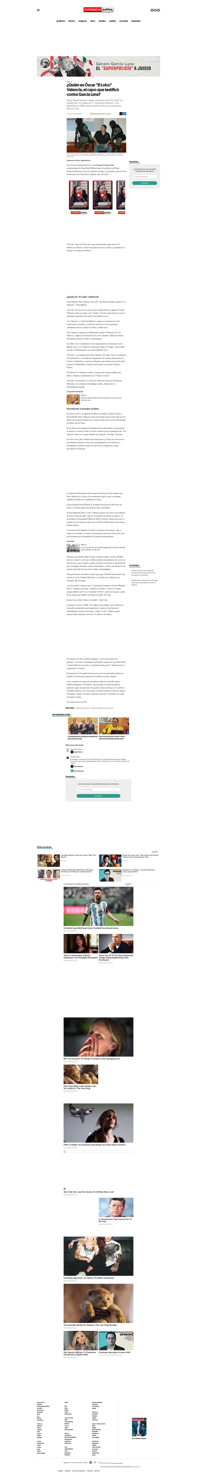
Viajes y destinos (96, 1447)
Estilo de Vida (95, 1453)
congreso (82, 20)
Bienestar (94, 1451)
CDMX (92, 20)
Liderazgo (94, 1416)
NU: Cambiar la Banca (139, 1438)
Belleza (39, 1451)
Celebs (66, 1412)
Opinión (39, 1435)
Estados (39, 1434)
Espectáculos (40, 1443)
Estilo (66, 1420)
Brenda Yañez (75, 757)
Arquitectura (68, 1441)
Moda (38, 1449)
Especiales (95, 1420)
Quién (39, 1441)
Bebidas (94, 1445)
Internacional (40, 1410)
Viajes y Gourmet (41, 1453)
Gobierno (39, 1426)
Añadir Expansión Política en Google (101, 113)
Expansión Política (76, 749)
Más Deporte (95, 1433)
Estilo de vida (68, 1414)
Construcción (68, 1435)
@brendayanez (79, 771)
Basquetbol (95, 1431)
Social (66, 1451)
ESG (38, 1416)
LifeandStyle (40, 1420)
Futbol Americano (96, 1429)
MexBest (95, 1441)
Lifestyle (94, 1435)
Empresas (39, 1404)
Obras (38, 1414)
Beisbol (94, 1428)
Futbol (93, 1426)
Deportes (67, 1424)
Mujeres (39, 1418)
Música (66, 1428)
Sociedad (123, 20)
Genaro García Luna (84, 708)
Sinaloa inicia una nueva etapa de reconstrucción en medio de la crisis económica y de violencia (143, 573)
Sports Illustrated (98, 1424)
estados (102, 20)
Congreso (39, 1430)
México (69, 82)
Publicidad (60, 1471)
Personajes (95, 1449)
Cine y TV (67, 1426)
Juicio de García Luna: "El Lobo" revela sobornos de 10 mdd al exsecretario (112, 737)
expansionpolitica (94, 1462)
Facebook (158, 10)
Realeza (39, 1445)
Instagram (155, 10)
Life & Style (69, 1418)
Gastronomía (95, 1443)
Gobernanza (68, 1453)
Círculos (39, 1447)
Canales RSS (90, 1471)
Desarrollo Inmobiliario (70, 1437)
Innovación (95, 1404)
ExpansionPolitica (98, 1462)
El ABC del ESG (95, 1406)
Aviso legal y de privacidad (78, 1471)
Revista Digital (95, 1437)
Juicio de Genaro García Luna (103, 708)
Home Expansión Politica (43, 1406)
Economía (39, 1408)
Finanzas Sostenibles (97, 1402)
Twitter (152, 10)
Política (39, 1424)
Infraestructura (68, 1439)
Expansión (40, 1402)
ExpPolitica (90, 1462)
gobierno (61, 20)
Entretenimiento (69, 1422)
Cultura (66, 1402)
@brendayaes (78, 766)
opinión (112, 20)
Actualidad (95, 1414)
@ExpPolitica (86, 160)
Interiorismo (68, 1443)
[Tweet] (121, 113)
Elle (66, 1406)
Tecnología (40, 1412)
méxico (71, 20)
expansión (135, 20)
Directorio (97, 1471)
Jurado (93, 1455)
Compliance (67, 1471)
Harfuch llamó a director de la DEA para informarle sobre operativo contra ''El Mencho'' (144, 582)
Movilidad (67, 1455)
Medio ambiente (69, 1449)
